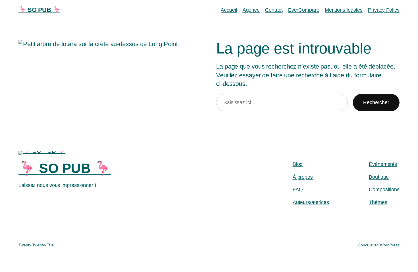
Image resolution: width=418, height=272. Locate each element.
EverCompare (303, 10)
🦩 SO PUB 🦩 (39, 9)
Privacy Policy (384, 10)
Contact (273, 10)
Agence (251, 10)
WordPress (390, 245)
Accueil (229, 10)
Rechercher (376, 102)
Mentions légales (344, 10)
